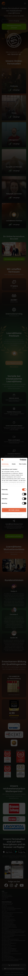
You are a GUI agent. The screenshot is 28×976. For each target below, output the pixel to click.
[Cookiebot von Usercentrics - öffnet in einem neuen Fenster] (20, 460)
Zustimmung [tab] (5, 464)
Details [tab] (14, 464)
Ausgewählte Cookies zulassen (14, 514)
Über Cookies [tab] (22, 464)
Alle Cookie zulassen (14, 510)
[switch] (24, 494)
